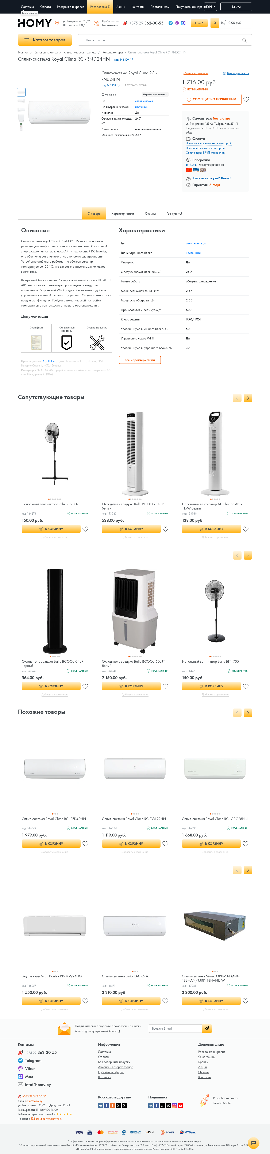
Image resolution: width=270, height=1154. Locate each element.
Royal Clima (49, 361)
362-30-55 (146, 23)
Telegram (33, 1060)
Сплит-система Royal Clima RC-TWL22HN (134, 818)
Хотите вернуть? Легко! (211, 178)
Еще (198, 23)
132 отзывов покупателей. (46, 1118)
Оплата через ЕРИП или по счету (205, 152)
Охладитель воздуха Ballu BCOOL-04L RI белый (133, 506)
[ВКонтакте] (150, 1105)
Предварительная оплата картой (205, 148)
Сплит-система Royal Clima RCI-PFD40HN (54, 818)
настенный (141, 107)
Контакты (204, 1077)
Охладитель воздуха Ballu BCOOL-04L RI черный (53, 663)
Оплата (103, 1057)
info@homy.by (38, 1084)
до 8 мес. (191, 164)
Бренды (203, 1062)
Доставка (104, 1051)
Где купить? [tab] (174, 213)
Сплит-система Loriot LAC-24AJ (126, 976)
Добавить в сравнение (195, 73)
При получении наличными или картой (209, 143)
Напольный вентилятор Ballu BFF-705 (210, 661)
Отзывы (203, 1072)
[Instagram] (174, 1105)
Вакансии (104, 1077)
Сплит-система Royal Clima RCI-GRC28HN (215, 818)
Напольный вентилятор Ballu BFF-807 (50, 503)
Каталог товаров (48, 40)
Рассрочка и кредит (211, 1051)
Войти (236, 6)
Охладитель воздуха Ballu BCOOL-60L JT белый (133, 663)
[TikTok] (162, 1105)
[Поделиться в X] (118, 1105)
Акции (202, 1067)
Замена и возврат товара (115, 1067)
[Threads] (168, 1105)
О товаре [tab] (94, 213)
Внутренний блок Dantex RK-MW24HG (52, 976)
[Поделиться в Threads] (124, 1105)
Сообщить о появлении (214, 99)
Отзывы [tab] (150, 213)
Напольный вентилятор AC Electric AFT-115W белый (212, 506)
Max (29, 1076)
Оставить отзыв (136, 85)
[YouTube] (180, 1105)
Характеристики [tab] (123, 213)
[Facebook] (156, 1105)
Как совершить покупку (114, 1062)
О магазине (206, 1057)
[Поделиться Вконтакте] (100, 1105)
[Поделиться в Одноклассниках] (112, 1105)
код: (121, 59)
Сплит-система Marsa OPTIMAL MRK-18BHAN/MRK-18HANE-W (211, 978)
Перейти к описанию (154, 94)
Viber (30, 1068)
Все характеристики (140, 360)
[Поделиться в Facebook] (106, 1105)
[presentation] (237, 398)
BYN (209, 6)
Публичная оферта (111, 1072)
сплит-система (144, 101)
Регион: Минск (29, 13)
